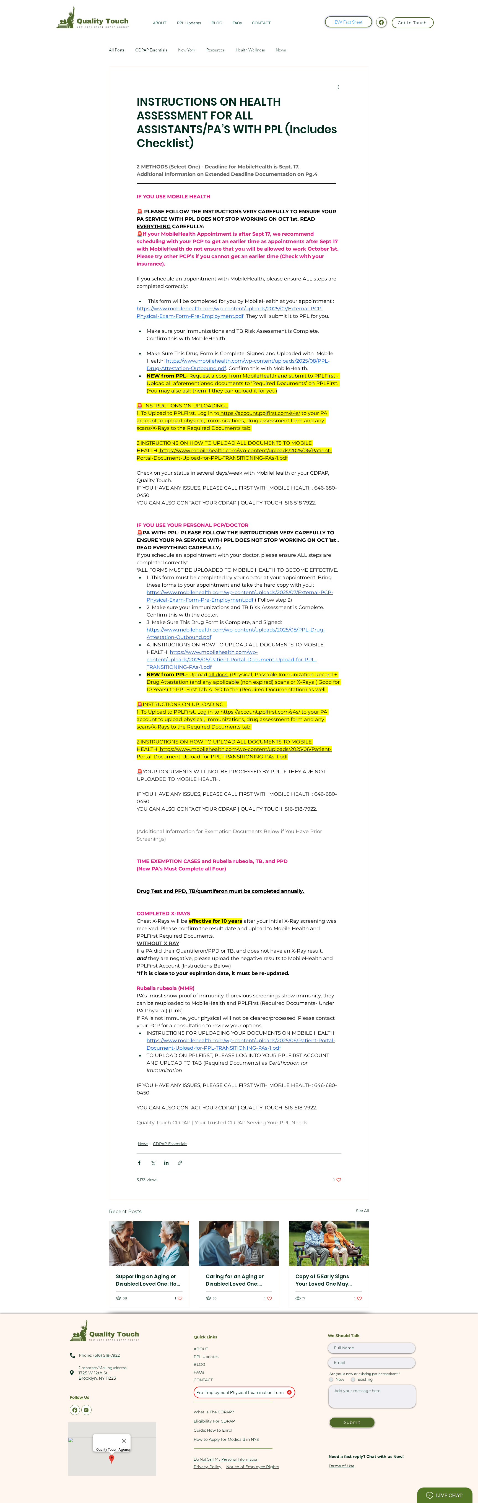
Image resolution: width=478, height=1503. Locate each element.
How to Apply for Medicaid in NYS (226, 1439)
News (281, 50)
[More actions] (338, 86)
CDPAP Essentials (151, 50)
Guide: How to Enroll (213, 1430)
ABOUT (201, 1348)
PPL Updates (206, 1356)
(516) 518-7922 (106, 1355)
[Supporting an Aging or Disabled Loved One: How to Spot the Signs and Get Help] (149, 1243)
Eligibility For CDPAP (214, 1421)
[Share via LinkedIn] (166, 1162)
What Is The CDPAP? (214, 1412)
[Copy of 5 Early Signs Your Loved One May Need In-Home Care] (329, 1243)
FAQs (199, 1372)
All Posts (116, 50)
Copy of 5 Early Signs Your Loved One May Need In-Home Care (322, 1280)
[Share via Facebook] (139, 1162)
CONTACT (203, 1379)
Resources (215, 50)
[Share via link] (180, 1162)
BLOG (199, 1364)
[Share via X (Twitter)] (152, 1162)
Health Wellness (250, 50)
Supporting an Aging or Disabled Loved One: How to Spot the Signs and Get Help (149, 1280)
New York (186, 50)
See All (362, 1210)
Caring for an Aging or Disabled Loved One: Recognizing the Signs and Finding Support (235, 1280)
